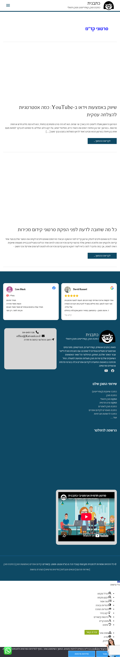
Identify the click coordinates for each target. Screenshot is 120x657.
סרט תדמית (105, 402)
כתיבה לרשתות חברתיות (105, 413)
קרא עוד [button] (68, 315)
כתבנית (94, 3)
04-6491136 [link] (28, 332)
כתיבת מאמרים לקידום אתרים (103, 410)
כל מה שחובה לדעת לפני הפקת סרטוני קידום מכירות (67, 229)
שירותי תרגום (82, 569)
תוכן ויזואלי (105, 399)
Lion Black (20, 289)
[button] (118, 581)
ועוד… (113, 417)
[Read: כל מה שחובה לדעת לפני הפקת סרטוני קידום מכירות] (60, 187)
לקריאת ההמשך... (102, 141)
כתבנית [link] (92, 335)
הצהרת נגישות (37, 569)
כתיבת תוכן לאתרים (107, 406)
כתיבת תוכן (111, 395)
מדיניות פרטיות (52, 569)
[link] (107, 336)
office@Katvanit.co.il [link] (28, 336)
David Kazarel (80, 289)
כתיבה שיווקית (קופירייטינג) (104, 391)
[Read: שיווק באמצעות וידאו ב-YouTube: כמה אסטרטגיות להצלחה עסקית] (60, 71)
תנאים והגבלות (68, 569)
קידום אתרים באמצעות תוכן (29, 564)
